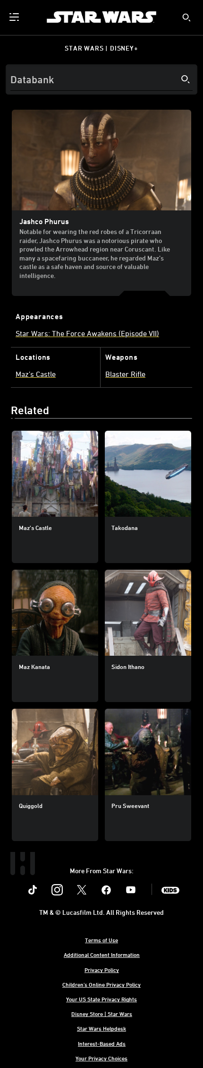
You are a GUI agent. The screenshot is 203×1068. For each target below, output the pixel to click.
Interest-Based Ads (102, 1043)
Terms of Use (101, 940)
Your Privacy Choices (101, 1058)
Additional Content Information (102, 954)
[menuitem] (15, 17)
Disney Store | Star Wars (101, 1013)
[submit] (186, 17)
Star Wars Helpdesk (101, 1028)
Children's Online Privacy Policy (101, 984)
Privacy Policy (102, 969)
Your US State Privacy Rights (101, 999)
